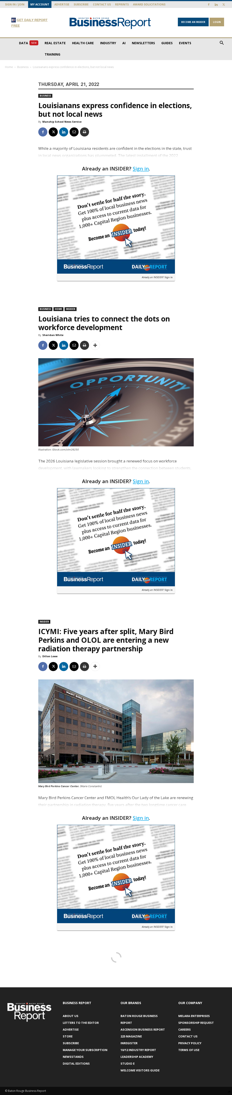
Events (185, 43)
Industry (108, 43)
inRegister (129, 1043)
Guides (167, 43)
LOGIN (217, 22)
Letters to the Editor (81, 1023)
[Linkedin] (216, 4)
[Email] (74, 131)
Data (27, 43)
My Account (39, 4)
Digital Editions (76, 1063)
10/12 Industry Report (138, 1050)
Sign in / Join (14, 4)
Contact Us (102, 4)
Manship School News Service (62, 121)
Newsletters (143, 43)
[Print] (84, 131)
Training (52, 54)
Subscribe (81, 4)
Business (23, 67)
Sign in (141, 168)
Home (9, 67)
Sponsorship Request (196, 1023)
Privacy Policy (189, 1043)
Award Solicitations (149, 4)
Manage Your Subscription (85, 1050)
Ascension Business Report (143, 1029)
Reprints (122, 4)
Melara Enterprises (194, 1016)
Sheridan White (52, 335)
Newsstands (73, 1057)
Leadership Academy (137, 1057)
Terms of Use (188, 1050)
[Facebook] (208, 4)
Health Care (83, 43)
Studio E (128, 1063)
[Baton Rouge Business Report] (110, 23)
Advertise (61, 4)
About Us (70, 1016)
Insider (70, 309)
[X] (223, 4)
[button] (221, 43)
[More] (95, 345)
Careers (184, 1029)
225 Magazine (131, 1036)
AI (124, 43)
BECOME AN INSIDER (193, 22)
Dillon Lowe (50, 656)
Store (67, 1036)
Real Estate (55, 43)
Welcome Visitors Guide (140, 1070)
